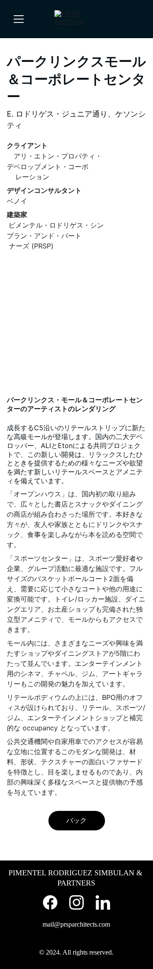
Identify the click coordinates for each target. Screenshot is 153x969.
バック (76, 820)
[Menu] (19, 19)
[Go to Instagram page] (76, 902)
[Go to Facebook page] (50, 902)
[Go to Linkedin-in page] (103, 902)
